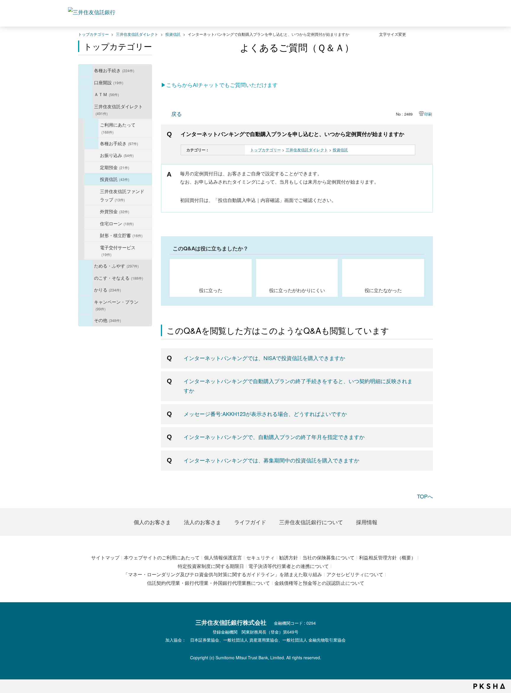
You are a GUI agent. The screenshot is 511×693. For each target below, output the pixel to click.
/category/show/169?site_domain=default (85, 290)
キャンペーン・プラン (116, 305)
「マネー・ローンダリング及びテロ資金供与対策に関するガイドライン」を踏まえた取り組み (222, 574)
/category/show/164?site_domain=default (85, 320)
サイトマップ (105, 557)
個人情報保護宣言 (223, 557)
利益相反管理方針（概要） (387, 557)
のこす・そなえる (118, 277)
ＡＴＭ (106, 94)
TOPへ (425, 496)
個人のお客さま (152, 522)
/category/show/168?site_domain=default (85, 94)
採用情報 (366, 522)
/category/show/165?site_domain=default (85, 305)
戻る (176, 113)
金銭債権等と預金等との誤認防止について (319, 582)
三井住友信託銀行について (311, 522)
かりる (107, 289)
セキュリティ (260, 557)
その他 (107, 320)
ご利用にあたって (117, 128)
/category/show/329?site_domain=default (85, 278)
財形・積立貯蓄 (121, 235)
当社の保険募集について (329, 557)
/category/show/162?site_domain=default (85, 110)
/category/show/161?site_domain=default (85, 82)
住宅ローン (117, 223)
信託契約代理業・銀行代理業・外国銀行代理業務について (208, 582)
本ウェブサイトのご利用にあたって (162, 557)
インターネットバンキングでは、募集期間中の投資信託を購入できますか (271, 460)
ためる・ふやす (116, 265)
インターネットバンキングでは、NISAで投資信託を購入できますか (264, 358)
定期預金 (114, 167)
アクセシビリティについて (354, 574)
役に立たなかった (383, 290)
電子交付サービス (117, 250)
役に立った (210, 290)
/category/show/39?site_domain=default (85, 70)
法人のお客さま (202, 522)
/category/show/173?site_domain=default (91, 143)
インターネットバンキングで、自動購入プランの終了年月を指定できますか (274, 437)
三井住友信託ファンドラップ (122, 195)
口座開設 (108, 82)
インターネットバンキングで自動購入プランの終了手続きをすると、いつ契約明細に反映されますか (298, 385)
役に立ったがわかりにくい (297, 290)
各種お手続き (114, 70)
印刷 (428, 114)
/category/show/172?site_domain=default (91, 128)
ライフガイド (250, 522)
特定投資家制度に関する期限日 (211, 566)
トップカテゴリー (93, 34)
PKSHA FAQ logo (489, 686)
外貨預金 (114, 211)
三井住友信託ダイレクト (137, 34)
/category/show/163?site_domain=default (85, 266)
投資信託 (173, 34)
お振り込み (117, 155)
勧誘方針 (288, 557)
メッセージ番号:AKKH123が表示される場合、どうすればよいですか (265, 413)
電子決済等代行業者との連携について (288, 566)
